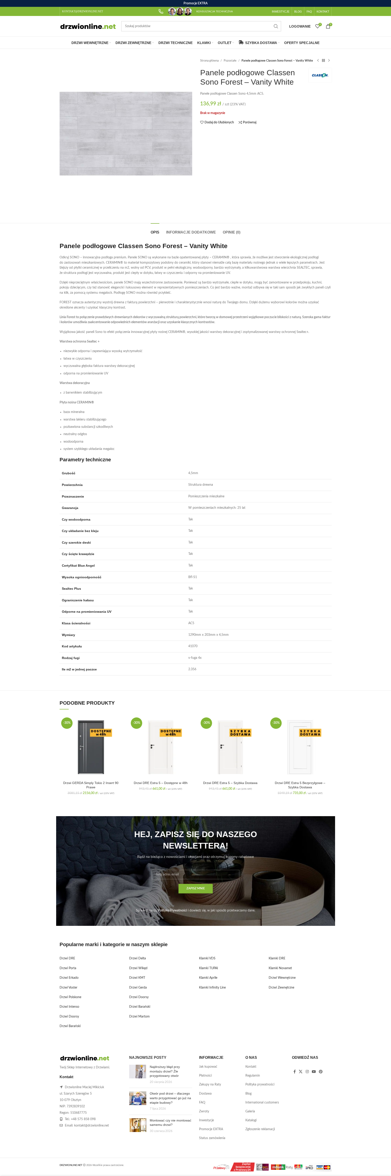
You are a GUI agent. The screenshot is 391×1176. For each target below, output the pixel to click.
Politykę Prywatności (172, 910)
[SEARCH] (276, 26)
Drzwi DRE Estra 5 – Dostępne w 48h (161, 783)
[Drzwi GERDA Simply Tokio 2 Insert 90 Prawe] (91, 747)
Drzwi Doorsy (69, 1016)
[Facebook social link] (294, 1071)
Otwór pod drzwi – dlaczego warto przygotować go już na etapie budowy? (170, 1098)
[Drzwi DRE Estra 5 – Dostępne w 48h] (160, 747)
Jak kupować (208, 1066)
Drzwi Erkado (69, 977)
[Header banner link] (195, 3)
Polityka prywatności (259, 1084)
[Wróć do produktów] (323, 60)
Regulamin (252, 1075)
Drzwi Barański (70, 1026)
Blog (248, 1093)
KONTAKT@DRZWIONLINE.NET (82, 11)
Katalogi (251, 1120)
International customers (262, 1102)
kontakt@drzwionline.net (91, 1125)
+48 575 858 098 (83, 1119)
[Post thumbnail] (137, 1074)
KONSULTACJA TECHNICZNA (214, 11)
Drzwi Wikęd (138, 968)
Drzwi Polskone (70, 997)
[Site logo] (88, 26)
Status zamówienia (212, 1138)
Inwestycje (206, 1120)
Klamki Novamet (280, 968)
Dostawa (205, 1093)
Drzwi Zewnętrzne (281, 987)
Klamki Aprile (208, 977)
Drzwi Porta (68, 968)
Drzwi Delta (137, 958)
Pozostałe (230, 60)
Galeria (250, 1111)
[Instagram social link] (307, 1071)
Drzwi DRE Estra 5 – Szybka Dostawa (230, 783)
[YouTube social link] (313, 1071)
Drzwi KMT (137, 977)
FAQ (202, 1102)
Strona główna (209, 60)
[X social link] (300, 1071)
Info (356, 1167)
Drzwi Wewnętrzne (282, 977)
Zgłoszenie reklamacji (260, 1129)
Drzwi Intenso (69, 1006)
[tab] (155, 230)
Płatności (205, 1075)
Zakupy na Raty (210, 1084)
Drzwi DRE (67, 958)
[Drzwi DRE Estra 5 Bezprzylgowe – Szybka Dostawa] (300, 747)
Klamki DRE (277, 958)
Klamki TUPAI (208, 968)
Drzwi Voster (68, 987)
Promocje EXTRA (211, 1129)
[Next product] (329, 60)
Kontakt (250, 1066)
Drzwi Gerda (138, 987)
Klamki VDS (207, 958)
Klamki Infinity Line (212, 987)
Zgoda (374, 1167)
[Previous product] (318, 60)
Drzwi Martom (139, 1016)
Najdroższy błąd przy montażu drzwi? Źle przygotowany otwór (165, 1071)
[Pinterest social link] (321, 1071)
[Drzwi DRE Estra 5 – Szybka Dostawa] (230, 747)
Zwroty (204, 1111)
